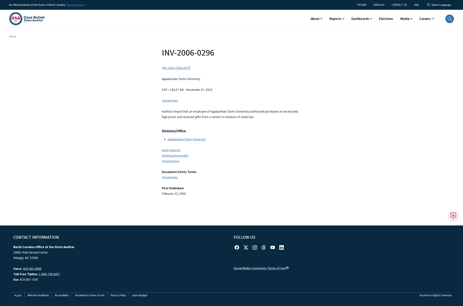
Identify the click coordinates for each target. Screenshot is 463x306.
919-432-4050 (32, 269)
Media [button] (404, 18)
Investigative (170, 161)
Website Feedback (38, 295)
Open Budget (140, 295)
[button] (449, 18)
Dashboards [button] (360, 18)
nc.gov (18, 295)
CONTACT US (399, 5)
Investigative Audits (175, 155)
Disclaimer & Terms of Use (90, 295)
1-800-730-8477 (49, 274)
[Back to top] (453, 216)
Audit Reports (171, 150)
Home (12, 36)
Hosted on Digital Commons (435, 295)
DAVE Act (378, 5)
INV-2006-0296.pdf (174, 68)
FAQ (416, 5)
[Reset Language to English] (428, 5)
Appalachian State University (187, 139)
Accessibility (62, 295)
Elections (386, 18)
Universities (170, 100)
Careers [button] (425, 18)
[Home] (27, 14)
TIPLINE (361, 5)
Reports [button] (335, 18)
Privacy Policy (118, 295)
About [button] (315, 18)
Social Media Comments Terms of (259, 268)
